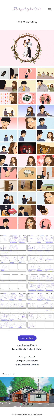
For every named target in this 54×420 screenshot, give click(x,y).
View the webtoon (27, 338)
